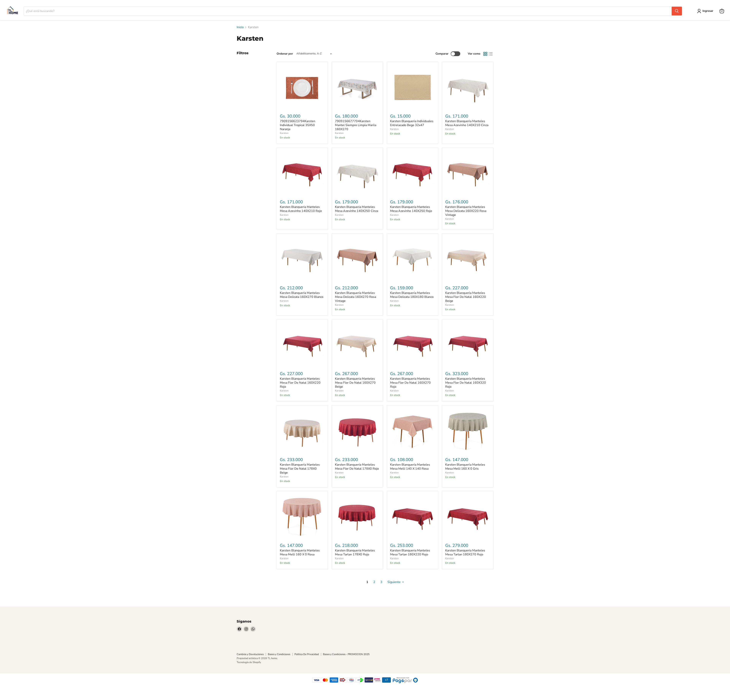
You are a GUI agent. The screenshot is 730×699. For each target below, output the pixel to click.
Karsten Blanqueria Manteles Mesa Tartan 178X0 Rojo (355, 552)
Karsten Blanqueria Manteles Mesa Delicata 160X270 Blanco (301, 295)
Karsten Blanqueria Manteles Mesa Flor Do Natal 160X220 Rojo (300, 383)
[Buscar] (677, 11)
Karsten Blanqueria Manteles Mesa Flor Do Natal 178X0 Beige (300, 469)
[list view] (490, 53)
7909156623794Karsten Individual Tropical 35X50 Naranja (297, 125)
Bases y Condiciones (279, 654)
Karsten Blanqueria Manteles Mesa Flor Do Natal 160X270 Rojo (410, 383)
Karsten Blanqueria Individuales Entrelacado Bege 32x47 (411, 123)
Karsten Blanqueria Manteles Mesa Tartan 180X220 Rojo (410, 552)
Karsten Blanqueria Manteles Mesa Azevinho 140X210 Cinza (466, 123)
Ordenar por (285, 53)
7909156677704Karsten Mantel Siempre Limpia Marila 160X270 (355, 125)
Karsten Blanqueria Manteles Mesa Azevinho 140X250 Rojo (411, 209)
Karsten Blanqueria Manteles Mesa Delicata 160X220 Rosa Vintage (465, 211)
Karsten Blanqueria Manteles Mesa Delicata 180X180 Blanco (412, 295)
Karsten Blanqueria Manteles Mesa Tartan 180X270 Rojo (465, 552)
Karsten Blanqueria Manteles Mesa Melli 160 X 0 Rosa (300, 552)
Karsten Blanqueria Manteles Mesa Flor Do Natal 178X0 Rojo (357, 467)
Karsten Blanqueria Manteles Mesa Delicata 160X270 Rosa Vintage (355, 297)
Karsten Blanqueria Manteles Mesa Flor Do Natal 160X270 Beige (355, 383)
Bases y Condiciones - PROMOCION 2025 (346, 654)
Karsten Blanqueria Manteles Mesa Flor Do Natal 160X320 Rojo (465, 383)
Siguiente (394, 582)
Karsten (284, 133)
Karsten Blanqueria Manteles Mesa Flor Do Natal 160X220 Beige (465, 297)
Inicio (240, 27)
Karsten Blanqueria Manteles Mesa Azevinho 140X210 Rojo (301, 209)
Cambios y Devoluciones (250, 654)
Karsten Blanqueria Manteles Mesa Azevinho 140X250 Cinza (356, 209)
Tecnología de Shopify (249, 662)
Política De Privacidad (306, 654)
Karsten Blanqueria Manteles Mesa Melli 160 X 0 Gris (465, 467)
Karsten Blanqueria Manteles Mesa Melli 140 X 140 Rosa (410, 467)
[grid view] (485, 53)
